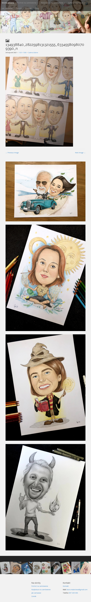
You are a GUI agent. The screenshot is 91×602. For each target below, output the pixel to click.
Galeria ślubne (33, 53)
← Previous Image (12, 153)
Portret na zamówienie (27, 3)
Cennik (19, 8)
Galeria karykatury (76, 3)
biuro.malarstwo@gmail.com (77, 589)
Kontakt (28, 8)
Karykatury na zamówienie (52, 3)
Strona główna (8, 3)
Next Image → (80, 153)
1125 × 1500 (22, 53)
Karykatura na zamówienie (41, 589)
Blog (37, 8)
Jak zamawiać (7, 8)
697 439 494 (73, 593)
